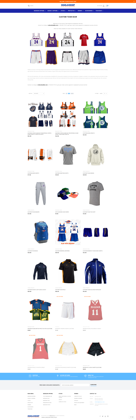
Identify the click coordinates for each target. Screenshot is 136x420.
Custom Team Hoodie (88, 173)
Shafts (60, 399)
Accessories (88, 11)
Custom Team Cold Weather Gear (92, 289)
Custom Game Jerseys (89, 133)
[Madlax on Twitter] (102, 416)
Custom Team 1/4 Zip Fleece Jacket (37, 289)
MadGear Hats (46, 398)
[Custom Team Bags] (40, 232)
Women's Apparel (78, 398)
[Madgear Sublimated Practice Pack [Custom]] (40, 310)
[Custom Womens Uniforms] (68, 232)
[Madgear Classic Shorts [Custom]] (95, 349)
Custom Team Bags (33, 251)
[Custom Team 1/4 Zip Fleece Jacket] (40, 271)
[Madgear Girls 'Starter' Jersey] (40, 349)
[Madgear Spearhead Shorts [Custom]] (68, 349)
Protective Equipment (79, 402)
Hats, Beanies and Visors (62, 212)
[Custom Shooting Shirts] (68, 155)
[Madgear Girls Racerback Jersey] (95, 310)
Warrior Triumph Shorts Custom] (64, 328)
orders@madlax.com (53, 25)
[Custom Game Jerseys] (95, 115)
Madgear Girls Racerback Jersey (92, 328)
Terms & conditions (45, 417)
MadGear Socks (46, 404)
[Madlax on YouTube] (105, 416)
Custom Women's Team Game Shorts (92, 251)
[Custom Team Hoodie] (95, 155)
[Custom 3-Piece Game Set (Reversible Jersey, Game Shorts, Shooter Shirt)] (40, 115)
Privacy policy (54, 417)
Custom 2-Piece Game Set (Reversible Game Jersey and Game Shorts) (66, 133)
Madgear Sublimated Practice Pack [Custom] (40, 328)
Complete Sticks (62, 401)
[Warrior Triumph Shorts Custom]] (68, 310)
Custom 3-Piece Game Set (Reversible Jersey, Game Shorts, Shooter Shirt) (40, 133)
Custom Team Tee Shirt (89, 212)
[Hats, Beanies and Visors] (68, 193)
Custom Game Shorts (33, 173)
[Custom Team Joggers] (40, 193)
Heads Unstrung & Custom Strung (65, 397)
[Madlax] (33, 416)
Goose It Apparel (53, 11)
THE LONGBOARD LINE (47, 396)
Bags (75, 404)
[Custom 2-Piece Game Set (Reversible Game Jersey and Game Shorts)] (68, 115)
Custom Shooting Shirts (61, 173)
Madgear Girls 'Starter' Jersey (36, 367)
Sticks (63, 11)
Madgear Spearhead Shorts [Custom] (65, 367)
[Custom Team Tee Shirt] (95, 193)
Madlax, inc (52, 415)
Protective (71, 11)
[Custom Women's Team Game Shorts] (95, 232)
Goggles (76, 400)
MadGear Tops (46, 400)
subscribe (94, 384)
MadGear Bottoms (47, 402)
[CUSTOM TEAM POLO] (68, 271)
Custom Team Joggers (33, 212)
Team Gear (99, 11)
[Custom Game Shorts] (40, 155)
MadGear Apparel (39, 11)
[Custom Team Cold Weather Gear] (95, 271)
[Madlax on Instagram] (108, 416)
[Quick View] (51, 101)
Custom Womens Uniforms (62, 251)
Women (80, 11)
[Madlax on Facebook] (100, 416)
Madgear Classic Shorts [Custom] (92, 367)
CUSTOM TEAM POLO (60, 289)
